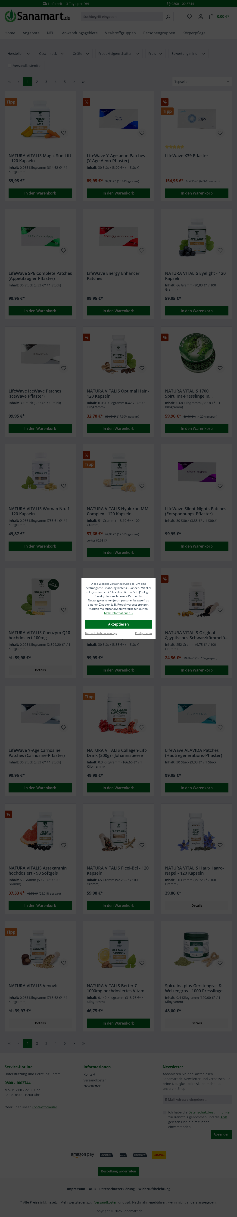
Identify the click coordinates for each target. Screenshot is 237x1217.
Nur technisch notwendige (101, 633)
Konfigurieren (143, 633)
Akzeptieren (118, 624)
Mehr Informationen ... (118, 613)
